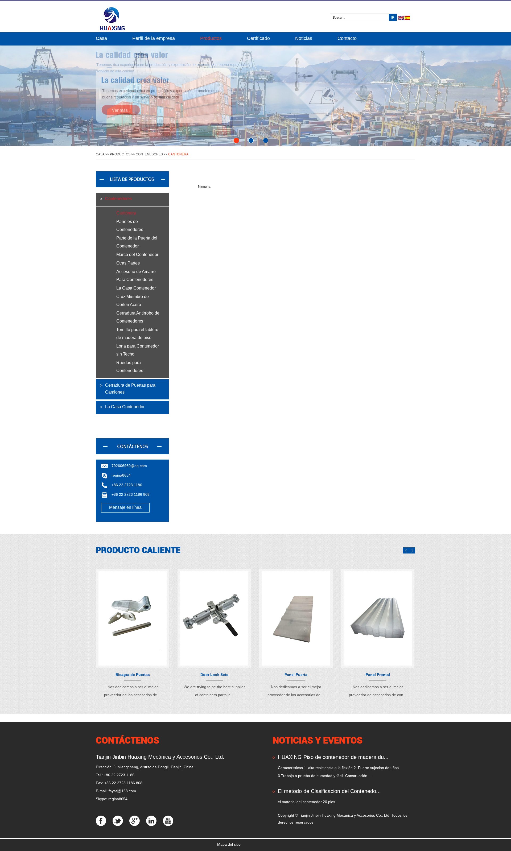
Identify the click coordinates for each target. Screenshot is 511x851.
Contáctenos (127, 740)
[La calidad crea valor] (255, 96)
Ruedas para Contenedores (129, 366)
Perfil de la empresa (153, 38)
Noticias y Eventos (317, 740)
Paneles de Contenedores (129, 225)
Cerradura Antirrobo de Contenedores (137, 317)
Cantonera (178, 154)
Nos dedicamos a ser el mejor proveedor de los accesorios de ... (132, 691)
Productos (211, 38)
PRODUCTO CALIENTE (138, 550)
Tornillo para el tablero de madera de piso (137, 333)
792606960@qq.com (129, 466)
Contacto (347, 38)
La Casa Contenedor (136, 288)
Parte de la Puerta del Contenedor (136, 242)
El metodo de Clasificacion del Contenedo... (329, 791)
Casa (101, 38)
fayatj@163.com (122, 791)
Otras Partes (128, 263)
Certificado (258, 38)
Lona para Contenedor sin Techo (137, 350)
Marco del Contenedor (137, 254)
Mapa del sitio (229, 844)
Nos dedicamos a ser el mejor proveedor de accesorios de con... (377, 691)
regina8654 (121, 475)
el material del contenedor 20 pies (306, 802)
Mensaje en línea (125, 507)
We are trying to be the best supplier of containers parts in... (214, 691)
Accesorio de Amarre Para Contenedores (136, 275)
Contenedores (149, 154)
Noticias (303, 38)
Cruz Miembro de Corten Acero (132, 300)
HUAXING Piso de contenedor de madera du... (333, 757)
